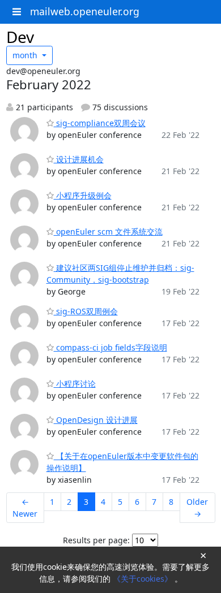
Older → (197, 507)
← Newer (24, 507)
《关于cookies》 (144, 578)
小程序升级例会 (83, 195)
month (26, 55)
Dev (20, 36)
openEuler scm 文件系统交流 (108, 231)
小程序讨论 (75, 383)
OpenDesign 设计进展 (96, 419)
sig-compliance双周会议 (100, 123)
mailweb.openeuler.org (84, 11)
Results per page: (96, 540)
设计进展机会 (79, 159)
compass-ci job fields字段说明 (110, 347)
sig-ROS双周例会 (86, 311)
